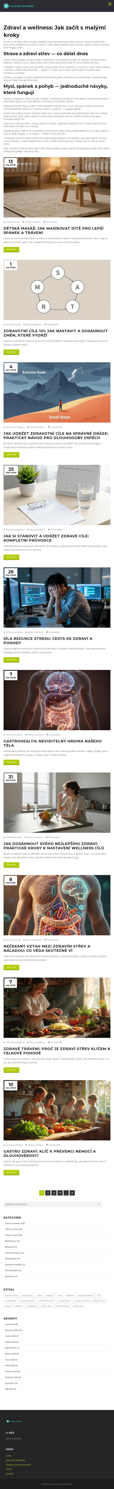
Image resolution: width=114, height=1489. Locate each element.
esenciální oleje (62, 1306)
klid (98, 1295)
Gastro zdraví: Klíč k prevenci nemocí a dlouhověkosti (50, 1153)
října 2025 (11, 1383)
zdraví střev (46, 1306)
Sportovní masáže (15, 1264)
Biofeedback (12, 1258)
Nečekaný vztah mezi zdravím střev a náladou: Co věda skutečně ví (47, 948)
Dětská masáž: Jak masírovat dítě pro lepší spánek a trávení (54, 230)
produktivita (32, 1306)
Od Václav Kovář (13, 324)
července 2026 (13, 1330)
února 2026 (11, 1359)
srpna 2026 (11, 1324)
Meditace (11, 1276)
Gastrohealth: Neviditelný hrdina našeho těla (53, 743)
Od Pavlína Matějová (14, 427)
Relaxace (11, 1246)
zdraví (39, 1295)
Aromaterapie (13, 1270)
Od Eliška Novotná (13, 837)
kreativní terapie (27, 1300)
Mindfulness (12, 1241)
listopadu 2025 (13, 1377)
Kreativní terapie (14, 1252)
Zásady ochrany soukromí (18, 1464)
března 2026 (12, 1353)
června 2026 (11, 1336)
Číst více (11, 249)
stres (59, 1295)
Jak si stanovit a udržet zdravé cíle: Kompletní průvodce (46, 538)
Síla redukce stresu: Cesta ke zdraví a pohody (48, 640)
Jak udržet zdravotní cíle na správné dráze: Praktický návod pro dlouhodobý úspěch (56, 435)
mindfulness (27, 1295)
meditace (69, 1295)
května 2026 (11, 1342)
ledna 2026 (11, 1365)
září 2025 (10, 1389)
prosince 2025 (12, 1371)
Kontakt (9, 1473)
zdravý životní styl (46, 1300)
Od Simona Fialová (14, 632)
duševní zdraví (11, 1295)
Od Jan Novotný (12, 222)
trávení (8, 1306)
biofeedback (10, 1300)
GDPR (9, 1469)
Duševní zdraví (13, 1235)
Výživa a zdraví (13, 1229)
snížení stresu (99, 1300)
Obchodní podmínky (15, 1460)
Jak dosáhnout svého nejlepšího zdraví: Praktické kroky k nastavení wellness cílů (54, 846)
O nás (8, 1455)
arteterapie (78, 1306)
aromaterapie (64, 1300)
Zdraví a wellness (32, 222)
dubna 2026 (12, 1347)
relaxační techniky (85, 1295)
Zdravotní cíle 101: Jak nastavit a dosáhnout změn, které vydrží (56, 333)
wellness (19, 1306)
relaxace (50, 1295)
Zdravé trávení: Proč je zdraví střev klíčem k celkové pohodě (57, 1051)
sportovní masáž (81, 1300)
